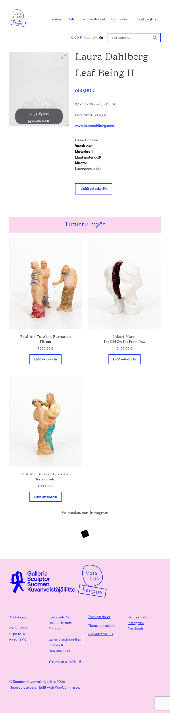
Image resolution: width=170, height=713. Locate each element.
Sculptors (119, 19)
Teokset (56, 19)
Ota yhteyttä (144, 19)
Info (72, 19)
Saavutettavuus (100, 634)
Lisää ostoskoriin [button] (45, 359)
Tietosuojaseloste (101, 626)
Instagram (136, 623)
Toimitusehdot (99, 617)
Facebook (135, 629)
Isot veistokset (93, 19)
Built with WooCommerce (59, 688)
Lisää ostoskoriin (94, 189)
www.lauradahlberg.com (94, 126)
